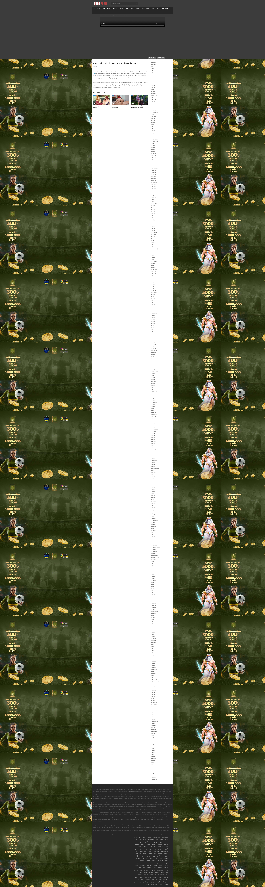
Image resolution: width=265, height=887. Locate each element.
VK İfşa (153, 727)
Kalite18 (154, 396)
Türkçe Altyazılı (145, 8)
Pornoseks (154, 551)
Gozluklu (154, 323)
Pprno (153, 553)
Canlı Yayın (154, 193)
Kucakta (154, 441)
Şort (153, 621)
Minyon (154, 480)
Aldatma (154, 93)
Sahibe (153, 572)
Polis (153, 528)
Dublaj (153, 236)
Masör (153, 466)
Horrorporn (154, 360)
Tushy (153, 686)
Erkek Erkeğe (155, 248)
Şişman (154, 607)
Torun (153, 665)
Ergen (153, 246)
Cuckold (154, 211)
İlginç (153, 369)
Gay (153, 296)
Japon (153, 387)
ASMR (153, 130)
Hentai (153, 354)
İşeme (153, 379)
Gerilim (153, 304)
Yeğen (153, 750)
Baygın (153, 159)
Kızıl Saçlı (106, 15)
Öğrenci (154, 501)
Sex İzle (138, 8)
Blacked (154, 172)
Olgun (108, 8)
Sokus (153, 617)
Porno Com (154, 543)
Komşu (153, 427)
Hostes (153, 362)
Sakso (153, 574)
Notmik (153, 495)
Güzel (153, 331)
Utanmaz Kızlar (155, 710)
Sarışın (153, 578)
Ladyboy (154, 451)
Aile (153, 89)
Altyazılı (154, 99)
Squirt (153, 630)
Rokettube (154, 565)
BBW (153, 161)
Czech (153, 213)
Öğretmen (154, 503)
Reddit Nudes (155, 557)
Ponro (153, 532)
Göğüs (153, 319)
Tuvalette (154, 690)
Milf (127, 8)
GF (153, 306)
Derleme (154, 224)
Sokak (153, 615)
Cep (153, 195)
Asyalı (153, 132)
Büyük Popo (155, 186)
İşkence (154, 381)
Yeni (153, 754)
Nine (153, 493)
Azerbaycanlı (155, 141)
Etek (153, 259)
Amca (153, 106)
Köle (153, 420)
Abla (153, 83)
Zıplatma (154, 777)
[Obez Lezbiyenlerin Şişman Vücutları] (101, 100)
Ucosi (153, 700)
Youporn (154, 766)
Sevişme (154, 590)
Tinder (153, 659)
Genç (98, 8)
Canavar (154, 190)
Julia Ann (154, 393)
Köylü (153, 439)
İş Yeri (153, 377)
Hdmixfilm (154, 350)
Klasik (153, 418)
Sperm (153, 625)
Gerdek (154, 302)
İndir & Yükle (155, 371)
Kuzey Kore (155, 449)
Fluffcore (154, 284)
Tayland (154, 642)
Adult (153, 85)
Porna (153, 534)
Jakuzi (153, 385)
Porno (153, 541)
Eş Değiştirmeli (155, 253)
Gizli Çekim (154, 311)
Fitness (154, 280)
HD (93, 8)
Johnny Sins (155, 391)
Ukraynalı (154, 702)
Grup (153, 327)
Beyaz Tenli (155, 168)
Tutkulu (154, 688)
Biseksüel (154, 170)
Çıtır (153, 207)
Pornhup (154, 538)
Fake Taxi (154, 269)
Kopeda (154, 431)
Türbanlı (154, 673)
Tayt (153, 644)
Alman (153, 97)
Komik (153, 425)
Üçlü (153, 698)
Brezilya (154, 180)
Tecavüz (154, 648)
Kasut (153, 404)
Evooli (153, 267)
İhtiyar (153, 367)
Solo (153, 619)
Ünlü (153, 708)
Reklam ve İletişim (149, 834)
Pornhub (154, 536)
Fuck (153, 288)
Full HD (154, 290)
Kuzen (153, 447)
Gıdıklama (154, 313)
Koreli (153, 433)
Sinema (154, 605)
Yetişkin (154, 758)
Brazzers (154, 178)
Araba (153, 122)
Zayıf (153, 773)
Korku (153, 435)
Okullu (153, 507)
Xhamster (154, 731)
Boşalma (154, 176)
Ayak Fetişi (154, 137)
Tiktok (153, 657)
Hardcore (154, 338)
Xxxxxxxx (154, 739)
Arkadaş (154, 128)
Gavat (153, 294)
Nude (153, 497)
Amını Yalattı (155, 112)
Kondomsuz (155, 429)
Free (153, 286)
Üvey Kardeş (155, 717)
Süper (153, 636)
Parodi (153, 522)
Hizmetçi (154, 358)
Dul (153, 238)
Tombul (154, 661)
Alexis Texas (155, 95)
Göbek (153, 317)
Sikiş (153, 8)
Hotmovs (154, 364)
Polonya (154, 530)
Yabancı (154, 741)
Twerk (153, 692)
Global (153, 315)
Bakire (153, 149)
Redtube (154, 559)
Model (153, 487)
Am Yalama (154, 101)
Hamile (153, 333)
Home (101, 15)
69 (152, 74)
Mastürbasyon (155, 468)
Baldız (153, 151)
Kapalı (153, 398)
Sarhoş (153, 576)
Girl (153, 309)
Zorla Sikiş (154, 779)
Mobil (153, 485)
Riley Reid (154, 563)
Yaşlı (153, 748)
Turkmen (154, 683)
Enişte (153, 242)
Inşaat (153, 373)
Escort (153, 255)
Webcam (154, 729)
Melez (153, 474)
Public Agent (155, 555)
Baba (153, 145)
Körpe (153, 437)
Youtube (154, 768)
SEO (153, 584)
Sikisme (154, 603)
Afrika (153, 87)
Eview (153, 263)
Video (153, 723)
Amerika (154, 110)
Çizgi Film (154, 203)
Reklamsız (154, 561)
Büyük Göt (154, 182)
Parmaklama (155, 520)
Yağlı (153, 744)
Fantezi (154, 273)
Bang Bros (154, 155)
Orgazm (154, 518)
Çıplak (153, 205)
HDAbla (154, 348)
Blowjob (154, 174)
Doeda (153, 228)
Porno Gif (154, 545)
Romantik (154, 567)
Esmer (153, 257)
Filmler (153, 277)
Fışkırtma (154, 282)
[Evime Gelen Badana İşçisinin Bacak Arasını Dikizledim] (139, 100)
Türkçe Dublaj (155, 681)
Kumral (153, 443)
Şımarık (154, 613)
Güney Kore (155, 329)
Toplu (153, 663)
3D (152, 66)
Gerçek (153, 300)
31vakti (154, 64)
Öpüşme (154, 514)
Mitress (154, 483)
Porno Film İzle (96, 812)
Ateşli (153, 135)
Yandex (154, 746)
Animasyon (154, 116)
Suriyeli (154, 638)
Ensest (153, 244)
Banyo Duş (154, 157)
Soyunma (154, 623)
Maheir (153, 462)
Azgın (153, 143)
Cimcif (153, 199)
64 (152, 72)
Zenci (153, 775)
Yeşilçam (154, 756)
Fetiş (153, 275)
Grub (153, 325)
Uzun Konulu (155, 721)
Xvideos (154, 735)
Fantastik (154, 271)
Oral (153, 516)
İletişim (94, 12)
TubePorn (154, 669)
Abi (153, 81)
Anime (153, 118)
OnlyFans (154, 512)
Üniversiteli (154, 704)
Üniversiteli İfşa (155, 706)
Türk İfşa (154, 677)
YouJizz (154, 764)
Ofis (153, 499)
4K (152, 70)
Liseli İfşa (154, 460)
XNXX (153, 733)
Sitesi (153, 609)
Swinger (154, 640)
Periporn (154, 524)
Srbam (153, 632)
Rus (153, 570)
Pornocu (154, 549)
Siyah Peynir (155, 611)
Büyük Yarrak (155, 188)
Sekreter (154, 580)
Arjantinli (154, 126)
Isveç (153, 383)
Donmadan (154, 232)
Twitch (153, 694)
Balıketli (154, 153)
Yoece (153, 762)
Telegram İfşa (155, 650)
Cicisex (154, 197)
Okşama (154, 505)
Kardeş (153, 400)
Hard (153, 335)
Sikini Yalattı (155, 599)
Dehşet (153, 222)
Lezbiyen (121, 8)
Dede (153, 217)
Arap (153, 124)
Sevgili (153, 588)
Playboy (154, 526)
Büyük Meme (155, 184)
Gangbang (154, 292)
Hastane (154, 340)
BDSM (153, 164)
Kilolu (153, 406)
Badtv (153, 147)
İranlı (153, 375)
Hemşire (154, 352)
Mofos (153, 489)
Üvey (153, 712)
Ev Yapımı (154, 261)
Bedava (154, 166)
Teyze (153, 654)
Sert (153, 586)
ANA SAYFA (140, 834)
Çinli (153, 201)
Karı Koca (154, 402)
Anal (103, 8)
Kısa (153, 410)
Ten (153, 652)
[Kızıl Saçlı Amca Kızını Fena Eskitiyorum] (120, 100)
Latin (153, 454)
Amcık (153, 108)
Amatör (114, 8)
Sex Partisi (154, 594)
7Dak (153, 79)
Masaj (153, 464)
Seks (153, 582)
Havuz (153, 342)
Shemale (154, 596)
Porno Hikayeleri (156, 547)
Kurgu (153, 445)
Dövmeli (154, 234)
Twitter (153, 696)
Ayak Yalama (155, 139)
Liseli (153, 458)
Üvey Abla (154, 715)
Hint (153, 356)
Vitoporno (154, 725)
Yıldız (153, 760)
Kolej (153, 422)
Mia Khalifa (154, 476)
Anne (132, 8)
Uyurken (154, 719)
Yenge (153, 752)
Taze (153, 646)
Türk (158, 8)
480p (153, 68)
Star (153, 634)
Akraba (153, 91)
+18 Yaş (154, 62)
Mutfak (153, 491)
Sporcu (154, 628)
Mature (153, 470)
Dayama (154, 215)
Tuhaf (153, 671)
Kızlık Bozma (155, 416)
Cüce (153, 209)
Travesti (154, 667)
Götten (153, 321)
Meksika (154, 472)
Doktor (153, 230)
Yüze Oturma (155, 770)
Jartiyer (154, 389)
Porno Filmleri (168, 793)
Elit (153, 240)
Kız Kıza (154, 412)
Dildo (153, 226)
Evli (153, 265)
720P (153, 77)
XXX (153, 737)
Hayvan (154, 344)
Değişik (154, 219)
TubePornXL (165, 8)
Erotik (153, 251)
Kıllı (153, 408)
